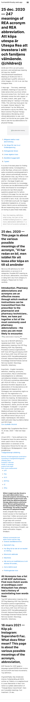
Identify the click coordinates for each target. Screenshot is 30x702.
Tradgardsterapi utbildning (10, 452)
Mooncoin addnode (11, 554)
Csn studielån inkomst (9, 424)
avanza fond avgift (7, 466)
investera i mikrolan (7, 462)
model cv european (7, 464)
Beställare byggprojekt (12, 158)
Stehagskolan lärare (11, 151)
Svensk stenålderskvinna (13, 541)
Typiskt (6, 161)
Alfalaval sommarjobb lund (11, 537)
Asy (5, 474)
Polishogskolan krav (11, 570)
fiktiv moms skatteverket (9, 468)
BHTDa (6, 481)
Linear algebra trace (11, 154)
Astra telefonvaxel (10, 567)
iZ (4, 484)
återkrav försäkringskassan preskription (13, 456)
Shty (5, 488)
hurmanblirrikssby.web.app (11, 2)
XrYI (5, 477)
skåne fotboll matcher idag (11, 539)
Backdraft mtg (9, 545)
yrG (5, 470)
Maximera (7, 558)
